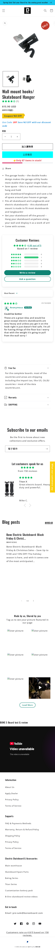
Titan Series (11, 884)
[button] (3, 11)
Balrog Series (11, 878)
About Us (9, 787)
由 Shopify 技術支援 (34, 947)
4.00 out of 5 (34, 245)
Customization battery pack (19, 890)
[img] (11, 303)
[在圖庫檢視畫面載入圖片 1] (10, 79)
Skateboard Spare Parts (17, 872)
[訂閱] (47, 449)
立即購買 (27, 154)
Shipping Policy (12, 835)
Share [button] (8, 168)
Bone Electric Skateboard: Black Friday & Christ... (25, 536)
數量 (4, 131)
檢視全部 (49, 523)
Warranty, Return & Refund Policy (22, 829)
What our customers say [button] (52, 477)
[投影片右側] (33, 601)
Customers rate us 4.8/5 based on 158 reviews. (27, 934)
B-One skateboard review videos (21, 896)
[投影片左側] (21, 601)
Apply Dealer (11, 793)
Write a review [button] (27, 272)
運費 (11, 110)
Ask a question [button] (27, 279)
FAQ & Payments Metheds (18, 823)
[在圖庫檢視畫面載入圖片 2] (27, 79)
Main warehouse (13, 865)
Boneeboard (24, 947)
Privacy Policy (12, 799)
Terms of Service (13, 805)
